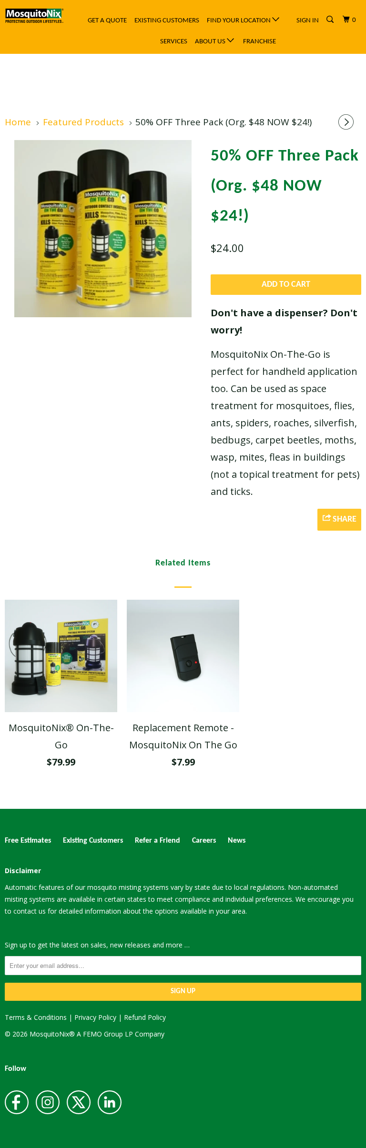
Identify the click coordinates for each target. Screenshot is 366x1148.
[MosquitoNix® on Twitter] (79, 1102)
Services (173, 41)
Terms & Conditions (36, 1017)
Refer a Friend (157, 841)
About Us (211, 41)
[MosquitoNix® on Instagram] (48, 1102)
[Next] (347, 122)
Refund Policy (145, 1017)
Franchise (259, 41)
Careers (204, 841)
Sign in (307, 20)
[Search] (331, 20)
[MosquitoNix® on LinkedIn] (110, 1102)
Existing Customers (166, 20)
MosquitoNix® (53, 1033)
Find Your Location (239, 20)
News (236, 841)
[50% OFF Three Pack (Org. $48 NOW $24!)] (103, 229)
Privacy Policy (95, 1017)
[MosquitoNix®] (34, 16)
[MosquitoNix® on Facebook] (17, 1102)
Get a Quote (107, 20)
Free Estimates (28, 841)
